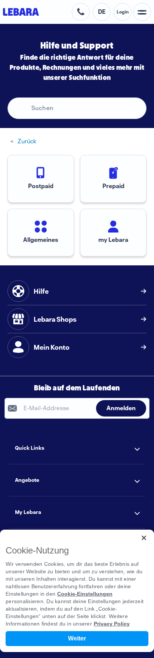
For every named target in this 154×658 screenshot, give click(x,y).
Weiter (77, 638)
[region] (77, 591)
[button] (77, 448)
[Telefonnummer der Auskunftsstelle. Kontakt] (80, 11)
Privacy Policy (112, 624)
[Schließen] (144, 538)
